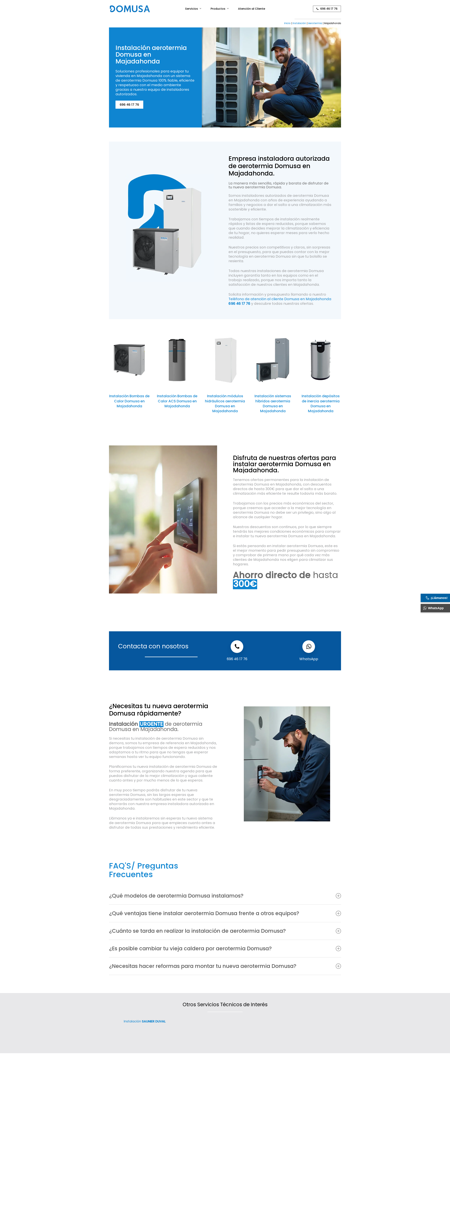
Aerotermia (315, 23)
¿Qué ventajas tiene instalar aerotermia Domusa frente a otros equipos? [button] (204, 913)
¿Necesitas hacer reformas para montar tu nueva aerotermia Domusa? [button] (202, 966)
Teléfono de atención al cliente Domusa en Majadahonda (280, 301)
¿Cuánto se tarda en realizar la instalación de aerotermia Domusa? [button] (197, 931)
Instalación (299, 23)
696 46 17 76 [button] (129, 104)
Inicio (287, 23)
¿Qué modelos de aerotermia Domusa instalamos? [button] (176, 895)
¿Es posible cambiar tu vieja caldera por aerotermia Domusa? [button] (190, 948)
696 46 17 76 (237, 658)
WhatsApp (308, 658)
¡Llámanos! (439, 598)
